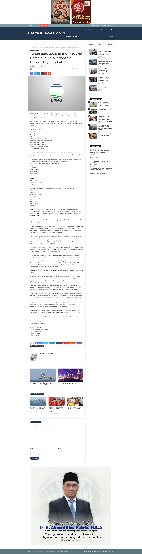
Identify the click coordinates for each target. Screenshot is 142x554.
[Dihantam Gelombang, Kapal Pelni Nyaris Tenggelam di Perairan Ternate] (38, 401)
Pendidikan (96, 29)
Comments (109, 44)
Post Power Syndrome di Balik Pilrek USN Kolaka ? (104, 87)
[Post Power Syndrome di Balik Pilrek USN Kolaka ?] (93, 88)
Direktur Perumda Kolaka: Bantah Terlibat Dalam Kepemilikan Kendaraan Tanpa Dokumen (104, 53)
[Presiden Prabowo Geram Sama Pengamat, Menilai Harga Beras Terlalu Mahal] (93, 71)
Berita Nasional (38, 47)
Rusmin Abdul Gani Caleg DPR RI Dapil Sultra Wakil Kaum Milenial (105, 104)
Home (68, 29)
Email (31, 448)
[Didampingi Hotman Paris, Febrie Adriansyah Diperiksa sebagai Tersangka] (93, 79)
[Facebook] (31, 73)
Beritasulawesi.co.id (37, 68)
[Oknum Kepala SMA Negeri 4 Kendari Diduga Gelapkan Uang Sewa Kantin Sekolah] (93, 62)
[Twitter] (35, 73)
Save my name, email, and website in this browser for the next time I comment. (49, 454)
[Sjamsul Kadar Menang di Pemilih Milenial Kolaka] (93, 111)
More (74, 36)
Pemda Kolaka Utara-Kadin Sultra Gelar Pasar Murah (74, 407)
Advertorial (68, 36)
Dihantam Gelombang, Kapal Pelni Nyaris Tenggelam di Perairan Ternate (38, 408)
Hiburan (103, 29)
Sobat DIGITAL (65, 551)
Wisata (90, 29)
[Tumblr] (42, 73)
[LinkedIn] (38, 73)
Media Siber (111, 25)
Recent (91, 44)
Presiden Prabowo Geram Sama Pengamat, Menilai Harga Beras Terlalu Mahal (66, 25)
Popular (100, 44)
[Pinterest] (45, 73)
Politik (85, 29)
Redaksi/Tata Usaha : (95, 25)
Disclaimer (104, 25)
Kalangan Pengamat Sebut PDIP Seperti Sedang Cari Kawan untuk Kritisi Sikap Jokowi (56, 409)
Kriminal (80, 29)
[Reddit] (49, 73)
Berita (73, 29)
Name (32, 443)
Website (60, 448)
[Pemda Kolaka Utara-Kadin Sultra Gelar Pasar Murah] (75, 401)
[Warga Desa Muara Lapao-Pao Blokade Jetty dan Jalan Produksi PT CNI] (93, 127)
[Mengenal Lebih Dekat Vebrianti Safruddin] (93, 136)
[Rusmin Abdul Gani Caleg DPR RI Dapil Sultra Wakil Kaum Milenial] (93, 104)
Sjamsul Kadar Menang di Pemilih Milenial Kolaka (104, 111)
